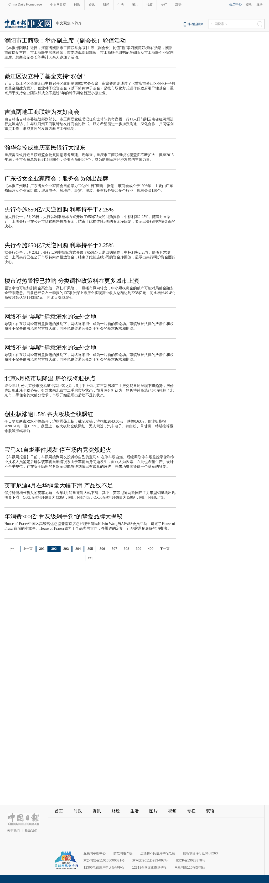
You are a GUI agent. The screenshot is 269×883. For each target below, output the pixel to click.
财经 (106, 5)
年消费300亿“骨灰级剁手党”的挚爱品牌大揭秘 (63, 516)
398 (126, 549)
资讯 (92, 5)
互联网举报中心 (95, 853)
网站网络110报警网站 (189, 867)
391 (42, 549)
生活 (120, 5)
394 (78, 549)
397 (114, 549)
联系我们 (31, 830)
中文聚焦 (63, 23)
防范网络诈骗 (122, 853)
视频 (149, 5)
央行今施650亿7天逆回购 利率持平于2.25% (58, 209)
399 (138, 549)
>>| (90, 558)
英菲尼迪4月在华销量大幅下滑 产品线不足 (58, 485)
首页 (59, 811)
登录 (249, 4)
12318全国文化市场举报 (149, 867)
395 (90, 549)
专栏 (164, 5)
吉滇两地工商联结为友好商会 (42, 112)
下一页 (164, 549)
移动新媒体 (195, 24)
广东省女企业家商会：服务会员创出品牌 (56, 178)
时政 (77, 5)
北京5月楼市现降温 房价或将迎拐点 (50, 378)
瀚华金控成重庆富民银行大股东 (44, 147)
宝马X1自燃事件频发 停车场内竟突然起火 (57, 449)
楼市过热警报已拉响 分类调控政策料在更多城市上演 (71, 281)
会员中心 (235, 4)
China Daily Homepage (25, 4)
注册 (259, 4)
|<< (12, 549)
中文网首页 (58, 5)
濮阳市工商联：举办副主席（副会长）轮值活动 (65, 40)
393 (66, 549)
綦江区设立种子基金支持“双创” (44, 76)
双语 (178, 5)
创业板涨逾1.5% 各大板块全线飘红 (48, 414)
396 (102, 549)
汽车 (78, 23)
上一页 (28, 549)
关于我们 (13, 830)
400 (150, 549)
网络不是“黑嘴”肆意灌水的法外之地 (50, 316)
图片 (135, 5)
